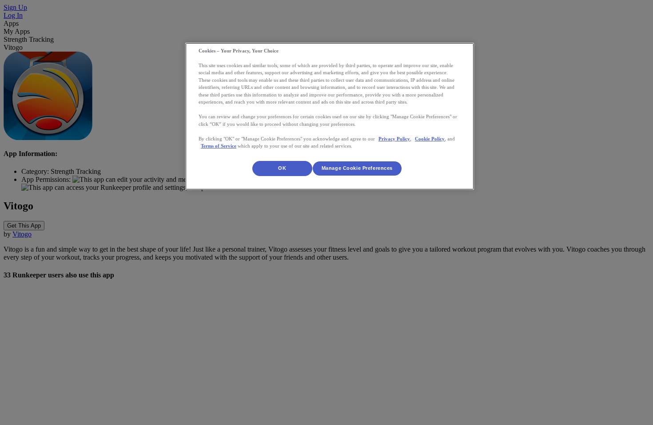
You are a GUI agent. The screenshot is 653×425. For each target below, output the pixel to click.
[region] (329, 116)
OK (282, 168)
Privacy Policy (394, 138)
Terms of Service (218, 145)
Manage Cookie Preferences (357, 168)
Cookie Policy (430, 138)
